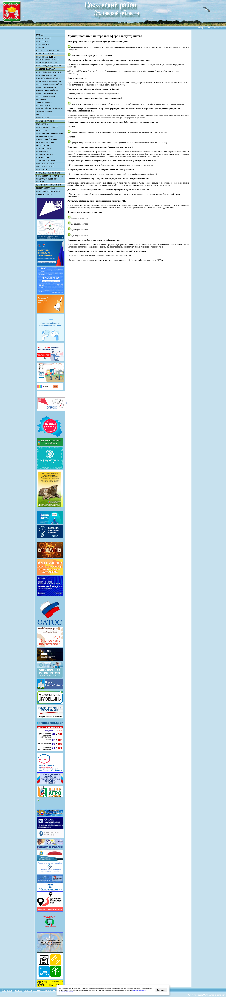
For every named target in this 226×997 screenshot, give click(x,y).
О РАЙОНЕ (40, 48)
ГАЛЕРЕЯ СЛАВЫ (43, 157)
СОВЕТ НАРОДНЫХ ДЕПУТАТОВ (48, 66)
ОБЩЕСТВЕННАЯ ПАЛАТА (46, 69)
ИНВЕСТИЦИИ (41, 170)
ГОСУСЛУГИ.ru (42, 124)
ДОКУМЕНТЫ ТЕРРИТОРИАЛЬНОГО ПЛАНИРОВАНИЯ (44, 102)
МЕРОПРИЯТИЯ (42, 44)
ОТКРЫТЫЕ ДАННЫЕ (44, 194)
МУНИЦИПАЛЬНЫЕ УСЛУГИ (47, 54)
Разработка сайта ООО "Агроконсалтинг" (206, 995)
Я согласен (161, 990)
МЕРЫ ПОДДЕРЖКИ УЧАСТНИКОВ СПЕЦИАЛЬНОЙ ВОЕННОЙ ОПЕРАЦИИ (49, 179)
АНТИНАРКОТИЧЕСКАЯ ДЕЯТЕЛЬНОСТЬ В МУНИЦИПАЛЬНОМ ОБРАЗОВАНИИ (45, 147)
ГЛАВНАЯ (40, 35)
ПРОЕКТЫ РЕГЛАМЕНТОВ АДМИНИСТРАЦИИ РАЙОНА (47, 89)
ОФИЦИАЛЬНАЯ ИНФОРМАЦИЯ (48, 72)
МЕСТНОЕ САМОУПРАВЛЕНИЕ (48, 51)
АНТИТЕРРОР (41, 130)
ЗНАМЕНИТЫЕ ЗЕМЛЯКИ (45, 161)
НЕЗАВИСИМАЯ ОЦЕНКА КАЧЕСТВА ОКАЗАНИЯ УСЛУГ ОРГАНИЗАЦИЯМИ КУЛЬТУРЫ (47, 60)
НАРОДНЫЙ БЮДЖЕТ (44, 154)
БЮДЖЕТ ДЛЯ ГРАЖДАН (45, 188)
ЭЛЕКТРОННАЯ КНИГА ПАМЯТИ (48, 185)
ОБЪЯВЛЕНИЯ (42, 41)
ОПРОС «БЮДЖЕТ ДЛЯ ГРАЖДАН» (49, 133)
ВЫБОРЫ (39, 115)
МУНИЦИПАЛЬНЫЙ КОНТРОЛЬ (48, 173)
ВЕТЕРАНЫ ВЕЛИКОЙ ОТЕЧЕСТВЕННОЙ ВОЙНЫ (46, 138)
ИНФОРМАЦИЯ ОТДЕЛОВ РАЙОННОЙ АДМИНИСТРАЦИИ (48, 76)
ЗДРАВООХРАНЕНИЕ (44, 112)
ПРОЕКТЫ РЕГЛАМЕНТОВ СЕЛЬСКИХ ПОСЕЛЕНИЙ (46, 95)
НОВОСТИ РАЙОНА (43, 38)
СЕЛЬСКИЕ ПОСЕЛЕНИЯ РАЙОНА (49, 84)
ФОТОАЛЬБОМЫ (42, 118)
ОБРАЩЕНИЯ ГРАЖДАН (45, 121)
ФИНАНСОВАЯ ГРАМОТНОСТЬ (48, 191)
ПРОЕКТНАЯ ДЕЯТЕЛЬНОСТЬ (47, 127)
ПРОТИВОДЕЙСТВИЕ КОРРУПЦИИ (49, 108)
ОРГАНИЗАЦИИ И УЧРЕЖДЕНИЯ (48, 81)
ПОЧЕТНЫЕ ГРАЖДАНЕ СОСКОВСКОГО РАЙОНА (45, 165)
